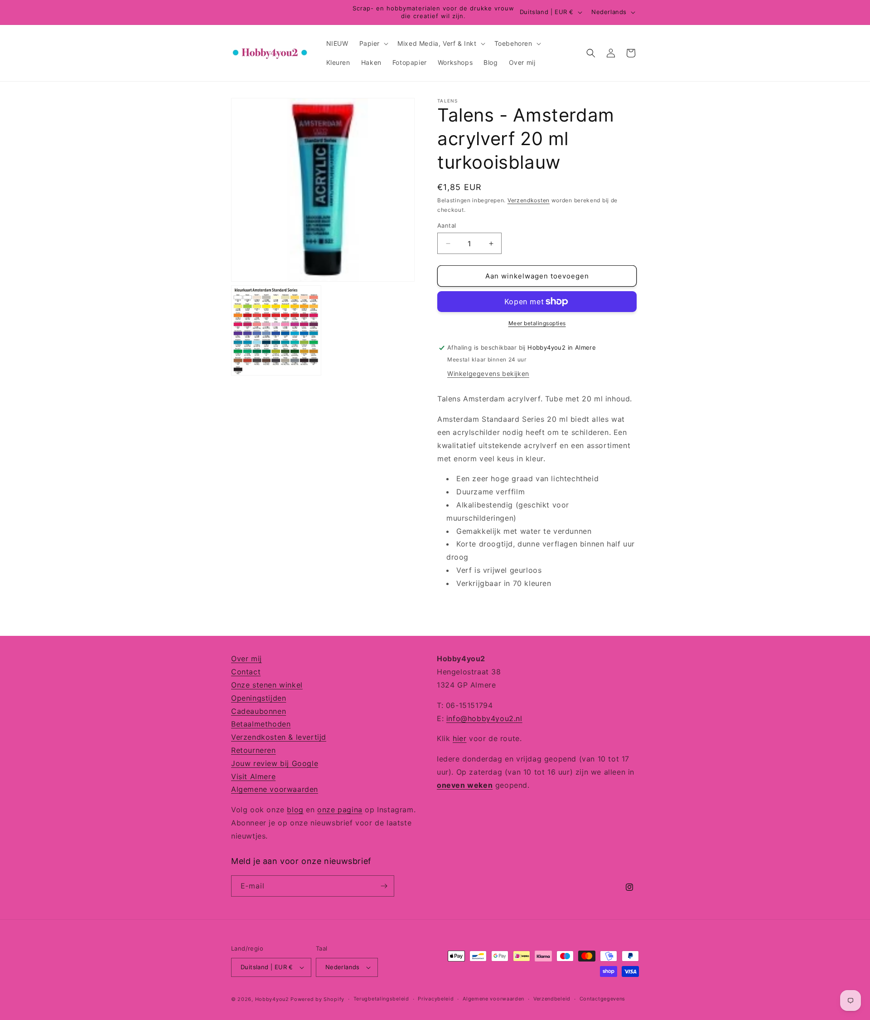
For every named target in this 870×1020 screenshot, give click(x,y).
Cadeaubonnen (258, 710)
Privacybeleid (436, 999)
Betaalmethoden (260, 723)
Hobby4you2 (272, 999)
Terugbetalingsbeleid (381, 999)
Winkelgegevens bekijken (488, 373)
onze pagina (339, 809)
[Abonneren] (384, 886)
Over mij (246, 658)
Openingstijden (258, 697)
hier (459, 738)
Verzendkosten (529, 200)
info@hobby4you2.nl (484, 717)
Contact (246, 671)
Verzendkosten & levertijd (278, 736)
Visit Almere (253, 776)
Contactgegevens (603, 999)
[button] (373, 43)
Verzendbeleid (551, 999)
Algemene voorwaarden (274, 789)
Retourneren (253, 749)
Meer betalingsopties (537, 323)
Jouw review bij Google (274, 762)
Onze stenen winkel (267, 684)
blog (295, 809)
